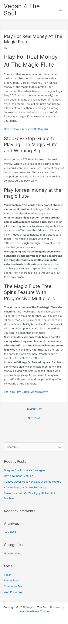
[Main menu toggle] (60, 10)
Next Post (34, 418)
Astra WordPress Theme (34, 611)
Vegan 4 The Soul (22, 9)
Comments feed (13, 586)
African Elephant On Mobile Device (25, 487)
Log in (7, 574)
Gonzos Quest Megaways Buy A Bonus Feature (32, 481)
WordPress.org (13, 592)
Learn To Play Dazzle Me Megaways (26, 391)
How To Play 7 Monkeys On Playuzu (26, 129)
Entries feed (11, 580)
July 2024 (10, 532)
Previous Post (34, 408)
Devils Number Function (18, 475)
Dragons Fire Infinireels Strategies (24, 470)
